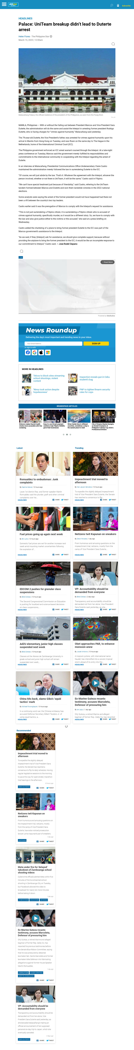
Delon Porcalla (82, 539)
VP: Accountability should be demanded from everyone (91, 590)
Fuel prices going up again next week (41, 534)
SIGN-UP (96, 343)
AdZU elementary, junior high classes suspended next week (41, 645)
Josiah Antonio (82, 652)
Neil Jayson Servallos (84, 487)
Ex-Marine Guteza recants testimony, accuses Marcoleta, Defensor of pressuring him (92, 701)
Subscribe (126, 6)
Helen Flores (24, 36)
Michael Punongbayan (29, 707)
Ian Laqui (80, 710)
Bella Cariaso (81, 597)
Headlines (25, 18)
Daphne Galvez (27, 487)
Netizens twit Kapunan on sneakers (95, 534)
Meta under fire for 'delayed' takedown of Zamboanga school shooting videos (35, 870)
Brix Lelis (25, 539)
